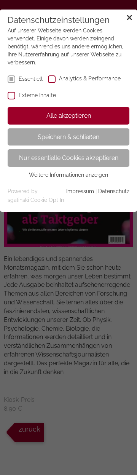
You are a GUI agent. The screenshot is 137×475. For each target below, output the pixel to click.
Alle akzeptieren (68, 115)
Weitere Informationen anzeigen (68, 175)
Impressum (80, 191)
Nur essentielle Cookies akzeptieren (68, 158)
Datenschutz (113, 191)
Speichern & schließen (68, 137)
